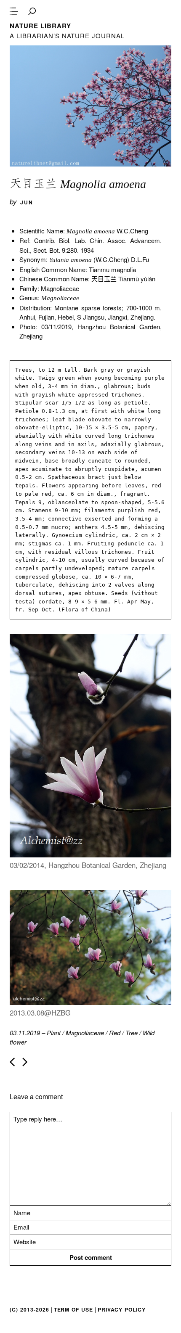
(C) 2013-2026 (29, 1309)
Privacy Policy (122, 1309)
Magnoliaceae (85, 1032)
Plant (54, 1032)
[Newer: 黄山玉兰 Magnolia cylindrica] (12, 1062)
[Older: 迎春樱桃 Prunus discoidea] (24, 1062)
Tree (131, 1032)
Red (114, 1032)
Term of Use (73, 1309)
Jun (26, 202)
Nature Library (40, 25)
